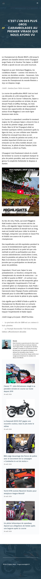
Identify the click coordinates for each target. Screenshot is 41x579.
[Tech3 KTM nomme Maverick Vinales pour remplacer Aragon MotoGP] (20, 487)
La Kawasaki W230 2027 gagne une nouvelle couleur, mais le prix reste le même (19, 423)
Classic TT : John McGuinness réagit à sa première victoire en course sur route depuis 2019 (19, 388)
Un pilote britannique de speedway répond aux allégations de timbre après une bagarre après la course (19, 526)
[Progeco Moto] (3, 3)
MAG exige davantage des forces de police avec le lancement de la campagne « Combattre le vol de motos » (20, 458)
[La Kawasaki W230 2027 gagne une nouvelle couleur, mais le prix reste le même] (20, 417)
